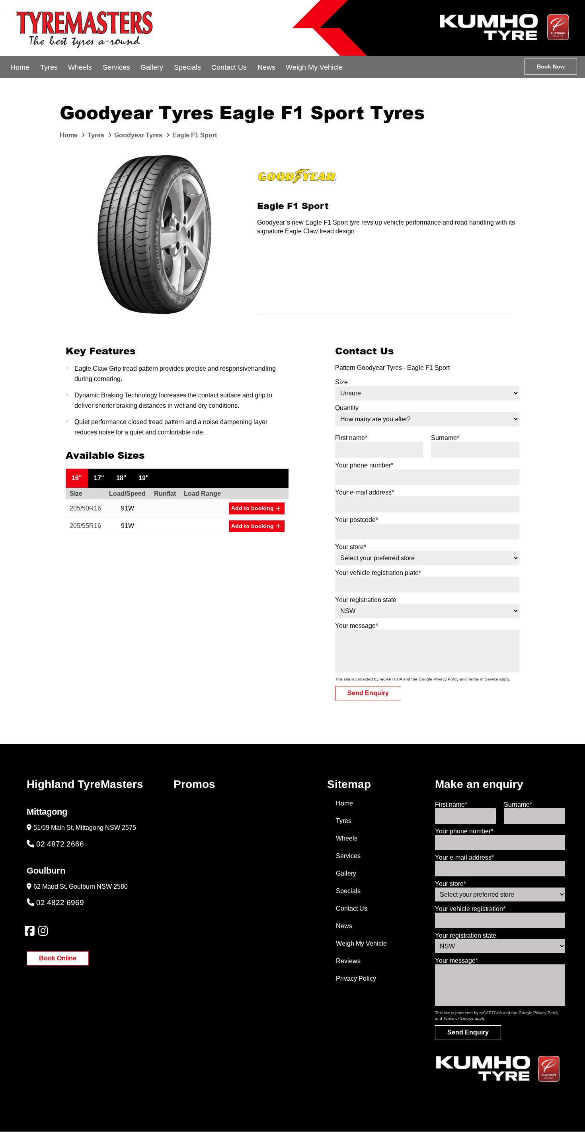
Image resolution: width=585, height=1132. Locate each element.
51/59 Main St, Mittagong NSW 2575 (84, 827)
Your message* (356, 625)
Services (116, 67)
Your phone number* (364, 465)
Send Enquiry (368, 693)
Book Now (551, 66)
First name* (351, 437)
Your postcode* (356, 519)
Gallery (151, 67)
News (266, 67)
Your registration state (365, 599)
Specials (187, 67)
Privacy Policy (445, 679)
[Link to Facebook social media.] (29, 931)
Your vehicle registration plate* (378, 572)
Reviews (348, 961)
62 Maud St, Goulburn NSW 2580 (80, 886)
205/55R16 (85, 525)
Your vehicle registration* (470, 908)
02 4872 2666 (60, 844)
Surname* (445, 437)
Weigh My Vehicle (314, 67)
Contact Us (229, 67)
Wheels (80, 67)
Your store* (350, 547)
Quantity (347, 408)
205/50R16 (85, 508)
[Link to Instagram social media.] (43, 931)
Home (19, 67)
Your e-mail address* (364, 492)
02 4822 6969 (60, 902)
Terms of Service (483, 679)
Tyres (49, 67)
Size (341, 382)
